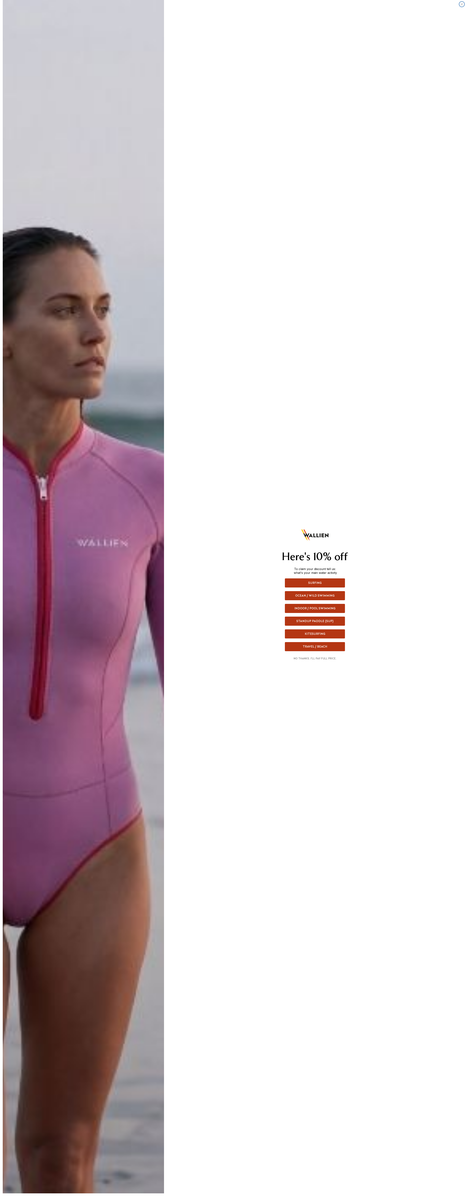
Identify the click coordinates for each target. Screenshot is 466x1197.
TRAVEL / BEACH (315, 646)
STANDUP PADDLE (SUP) (315, 621)
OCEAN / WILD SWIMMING (315, 595)
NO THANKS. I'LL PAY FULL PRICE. (315, 658)
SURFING (315, 583)
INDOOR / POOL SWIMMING (314, 608)
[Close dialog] (462, 4)
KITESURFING (315, 634)
